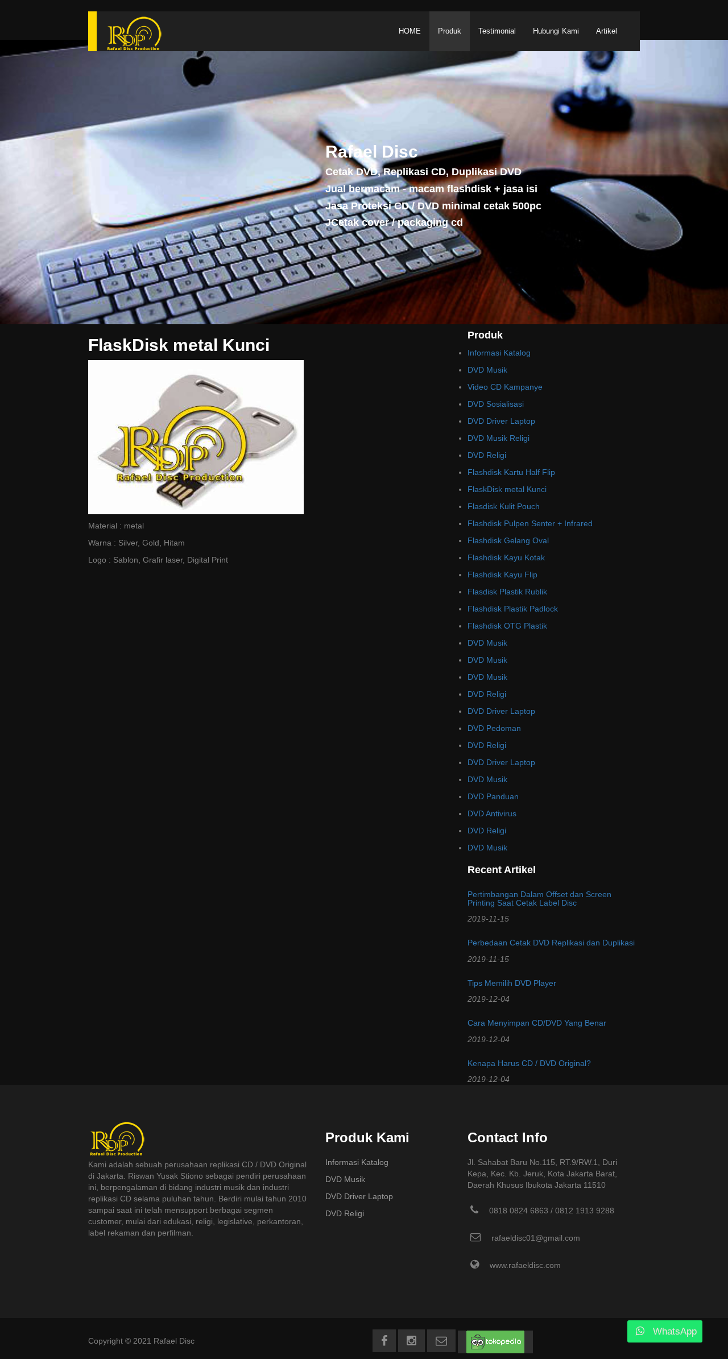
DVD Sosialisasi (496, 403)
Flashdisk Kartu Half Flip (511, 472)
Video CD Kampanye (505, 386)
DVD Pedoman (494, 728)
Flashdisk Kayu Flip (502, 574)
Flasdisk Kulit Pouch (504, 506)
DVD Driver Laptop (501, 421)
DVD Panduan (493, 796)
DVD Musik (487, 369)
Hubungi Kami (556, 31)
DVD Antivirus (492, 813)
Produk (449, 31)
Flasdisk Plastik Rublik (507, 591)
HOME (410, 31)
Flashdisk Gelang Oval (508, 540)
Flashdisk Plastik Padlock (513, 608)
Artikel (606, 31)
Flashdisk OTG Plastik (507, 625)
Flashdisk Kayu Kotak (506, 557)
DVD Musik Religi (499, 438)
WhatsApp (675, 1331)
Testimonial (497, 31)
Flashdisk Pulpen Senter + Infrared (530, 523)
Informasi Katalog (499, 352)
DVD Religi (487, 455)
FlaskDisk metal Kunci (507, 489)
